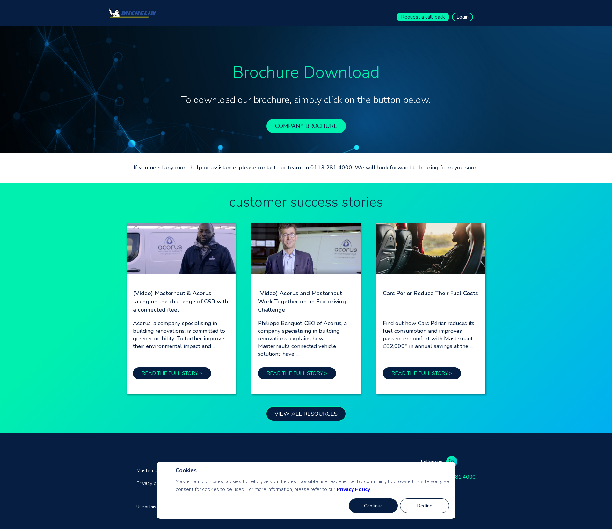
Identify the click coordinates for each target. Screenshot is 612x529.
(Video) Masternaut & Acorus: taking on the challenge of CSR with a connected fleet (180, 301)
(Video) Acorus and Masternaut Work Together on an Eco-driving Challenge (302, 301)
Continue (373, 505)
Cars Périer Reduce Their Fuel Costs (430, 293)
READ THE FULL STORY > (172, 373)
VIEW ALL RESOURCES (306, 414)
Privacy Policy (353, 489)
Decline (424, 505)
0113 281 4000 (457, 477)
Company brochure (306, 126)
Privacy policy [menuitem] (151, 483)
